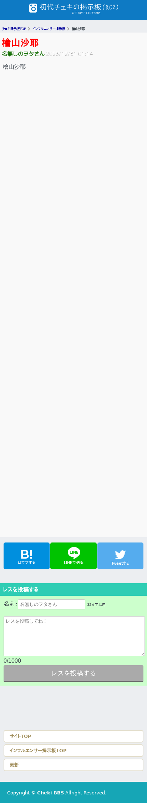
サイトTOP (20, 736)
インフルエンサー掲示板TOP (38, 750)
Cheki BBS (50, 792)
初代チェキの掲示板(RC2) (73, 10)
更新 (14, 765)
